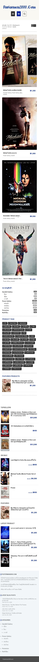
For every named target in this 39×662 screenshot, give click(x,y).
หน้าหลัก (4, 25)
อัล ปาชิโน (32, 349)
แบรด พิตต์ (30, 362)
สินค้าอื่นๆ (5, 312)
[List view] (35, 25)
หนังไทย (6, 308)
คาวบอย (29, 329)
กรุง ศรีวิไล (25, 326)
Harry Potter (13, 323)
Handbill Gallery (7, 92)
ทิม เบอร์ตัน (25, 339)
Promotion (5, 310)
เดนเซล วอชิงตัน (8, 355)
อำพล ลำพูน (7, 352)
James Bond (23, 323)
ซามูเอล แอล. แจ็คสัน (22, 336)
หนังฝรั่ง (5, 94)
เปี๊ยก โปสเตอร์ (19, 355)
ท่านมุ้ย (33, 339)
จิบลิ (24, 333)
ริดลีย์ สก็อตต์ (7, 346)
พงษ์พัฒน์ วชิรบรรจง (18, 342)
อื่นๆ (5, 294)
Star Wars (16, 326)
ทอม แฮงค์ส (15, 339)
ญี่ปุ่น (21, 92)
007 (5, 323)
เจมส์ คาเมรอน (30, 352)
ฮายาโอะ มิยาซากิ (18, 352)
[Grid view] (32, 25)
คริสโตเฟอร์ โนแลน (18, 329)
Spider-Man (7, 326)
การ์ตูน (33, 326)
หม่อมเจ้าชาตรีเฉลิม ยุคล (20, 349)
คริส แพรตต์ (7, 329)
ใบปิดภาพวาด (16, 368)
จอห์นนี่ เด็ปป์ (16, 333)
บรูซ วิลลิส (6, 342)
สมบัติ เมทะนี (29, 346)
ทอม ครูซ (6, 339)
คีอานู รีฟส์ (6, 333)
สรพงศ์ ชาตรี (7, 349)
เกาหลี (6, 299)
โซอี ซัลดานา (28, 365)
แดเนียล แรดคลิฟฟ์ (19, 362)
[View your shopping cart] (19, 13)
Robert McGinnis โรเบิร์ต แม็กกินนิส (12, 613)
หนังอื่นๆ (6, 306)
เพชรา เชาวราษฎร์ (8, 359)
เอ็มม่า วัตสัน (20, 359)
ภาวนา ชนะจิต (30, 342)
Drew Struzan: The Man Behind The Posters (14, 605)
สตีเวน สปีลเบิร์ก (18, 346)
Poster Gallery (15, 92)
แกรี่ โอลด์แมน (30, 359)
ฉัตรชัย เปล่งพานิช (8, 336)
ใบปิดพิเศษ (7, 368)
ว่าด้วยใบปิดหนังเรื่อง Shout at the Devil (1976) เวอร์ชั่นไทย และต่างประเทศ (19, 599)
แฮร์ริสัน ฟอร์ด (18, 365)
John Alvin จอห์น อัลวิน (8, 609)
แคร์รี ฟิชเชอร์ (7, 362)
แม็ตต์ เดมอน (7, 365)
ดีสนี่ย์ (32, 336)
